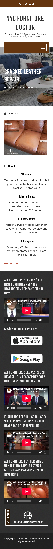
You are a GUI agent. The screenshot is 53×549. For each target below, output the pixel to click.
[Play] (8, 320)
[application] (26, 310)
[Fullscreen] (45, 320)
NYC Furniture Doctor (25, 23)
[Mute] (40, 320)
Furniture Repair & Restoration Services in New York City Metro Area (25, 35)
